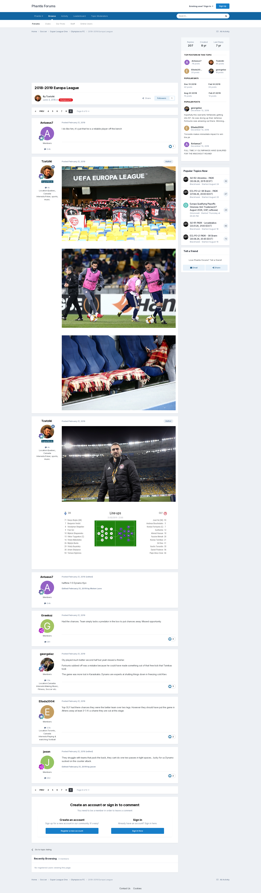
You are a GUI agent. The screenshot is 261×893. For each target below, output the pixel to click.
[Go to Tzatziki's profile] (38, 98)
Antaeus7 (46, 122)
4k (48, 187)
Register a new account (72, 831)
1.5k (48, 680)
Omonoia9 (195, 213)
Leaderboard (79, 16)
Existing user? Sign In (200, 6)
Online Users (86, 23)
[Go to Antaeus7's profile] (47, 133)
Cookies (137, 888)
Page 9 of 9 (82, 111)
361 (48, 642)
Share (147, 98)
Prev (41, 111)
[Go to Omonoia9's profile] (185, 205)
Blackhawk (195, 184)
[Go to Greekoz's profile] (47, 626)
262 (48, 778)
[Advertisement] (87, 58)
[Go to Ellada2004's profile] (47, 712)
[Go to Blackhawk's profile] (185, 179)
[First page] (35, 111)
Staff (73, 23)
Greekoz (46, 615)
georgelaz (47, 653)
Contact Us (124, 888)
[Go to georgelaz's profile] (47, 664)
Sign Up (222, 6)
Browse (52, 16)
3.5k (48, 727)
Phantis (38, 16)
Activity (64, 16)
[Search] (226, 16)
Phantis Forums (43, 6)
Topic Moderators (99, 16)
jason (46, 751)
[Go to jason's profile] (47, 762)
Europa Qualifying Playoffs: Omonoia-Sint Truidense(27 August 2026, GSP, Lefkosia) (204, 207)
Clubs (48, 23)
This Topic (214, 16)
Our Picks (60, 23)
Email (195, 267)
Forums (36, 23)
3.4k (48, 149)
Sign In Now (137, 831)
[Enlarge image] (119, 203)
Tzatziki (50, 96)
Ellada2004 (47, 701)
